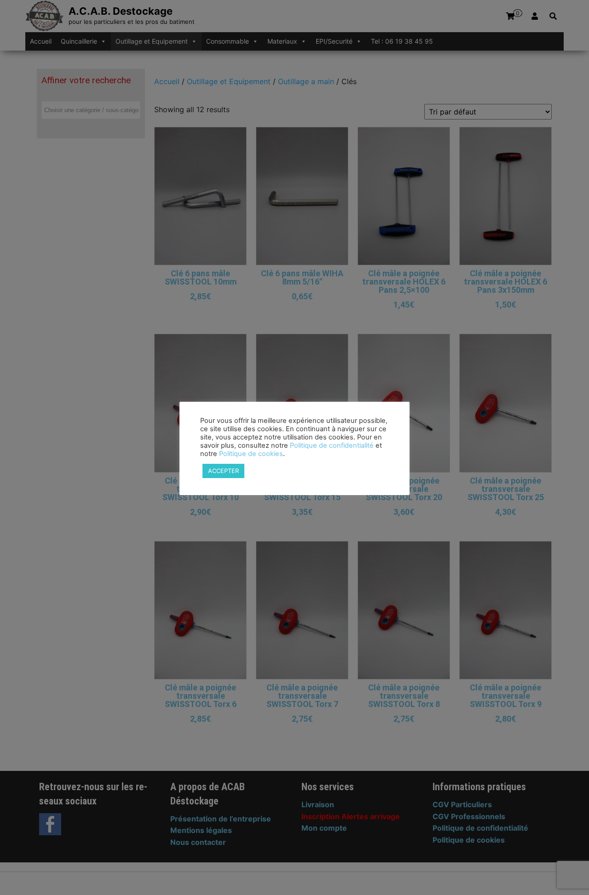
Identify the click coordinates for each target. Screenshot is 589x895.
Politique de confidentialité (332, 445)
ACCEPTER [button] (223, 470)
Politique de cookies (251, 454)
